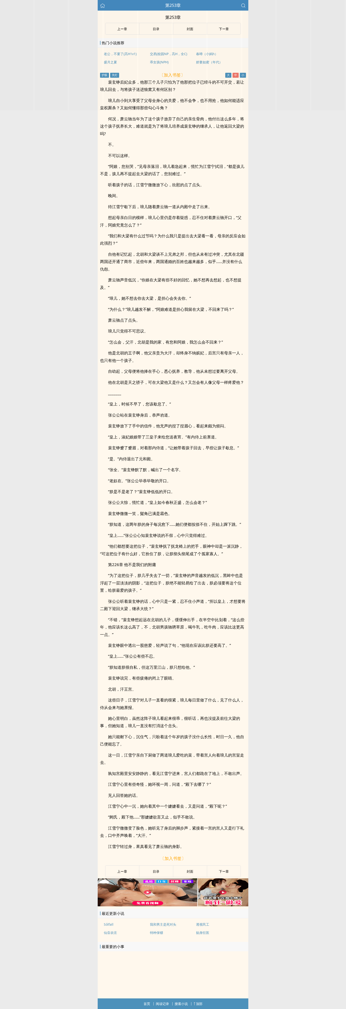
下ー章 (224, 871)
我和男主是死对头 (163, 924)
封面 (190, 871)
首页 (147, 1003)
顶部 (199, 1003)
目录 (156, 871)
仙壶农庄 (110, 932)
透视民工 (202, 924)
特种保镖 (156, 932)
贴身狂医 (202, 932)
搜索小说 (181, 1003)
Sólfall (108, 924)
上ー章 (122, 871)
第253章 (173, 5)
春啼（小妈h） (207, 54)
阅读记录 (162, 1003)
